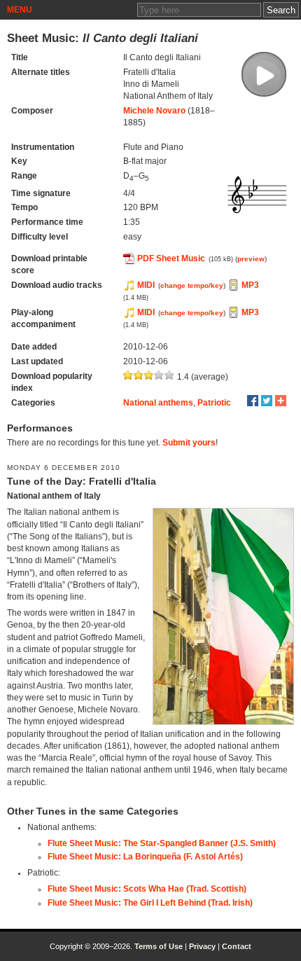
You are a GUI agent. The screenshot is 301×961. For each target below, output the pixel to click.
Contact (236, 946)
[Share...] (280, 400)
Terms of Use (158, 946)
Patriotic (214, 403)
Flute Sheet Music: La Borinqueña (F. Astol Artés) (145, 856)
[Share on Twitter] (266, 400)
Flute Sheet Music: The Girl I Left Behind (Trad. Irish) (150, 903)
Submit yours (189, 442)
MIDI (146, 285)
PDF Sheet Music (171, 258)
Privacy (202, 946)
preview (251, 259)
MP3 (250, 285)
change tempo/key (191, 285)
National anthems (158, 403)
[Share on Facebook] (252, 400)
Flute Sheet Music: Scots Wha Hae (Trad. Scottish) (147, 889)
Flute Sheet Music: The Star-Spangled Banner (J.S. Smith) (162, 843)
